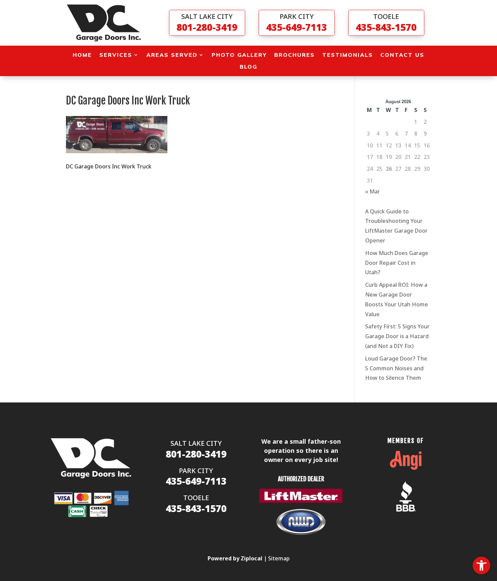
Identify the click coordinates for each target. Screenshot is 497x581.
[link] (481, 565)
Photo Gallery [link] (239, 55)
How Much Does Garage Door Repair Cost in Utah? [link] (396, 262)
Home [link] (82, 55)
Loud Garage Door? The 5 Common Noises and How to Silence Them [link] (396, 368)
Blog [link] (248, 67)
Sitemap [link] (279, 558)
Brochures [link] (294, 55)
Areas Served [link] (171, 55)
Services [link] (115, 55)
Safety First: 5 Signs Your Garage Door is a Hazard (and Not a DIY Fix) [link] (397, 336)
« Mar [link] (372, 191)
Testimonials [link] (347, 55)
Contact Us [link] (402, 55)
